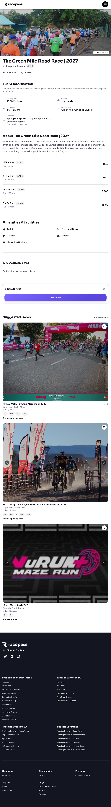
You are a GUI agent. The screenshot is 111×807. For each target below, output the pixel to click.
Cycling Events (8, 708)
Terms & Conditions (47, 787)
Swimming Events (9, 697)
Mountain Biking (9, 701)
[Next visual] (104, 362)
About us (6, 775)
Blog (41, 775)
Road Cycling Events (11, 689)
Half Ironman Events (10, 746)
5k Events (61, 686)
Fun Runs (61, 682)
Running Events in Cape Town (69, 731)
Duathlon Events (9, 716)
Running (5, 682)
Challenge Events (9, 742)
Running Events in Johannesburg (71, 735)
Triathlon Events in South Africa (15, 731)
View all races (99, 317)
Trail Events (7, 705)
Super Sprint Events (10, 735)
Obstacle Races (9, 693)
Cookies (42, 794)
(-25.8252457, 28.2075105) (17, 125)
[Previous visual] (7, 362)
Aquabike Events (9, 712)
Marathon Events (64, 697)
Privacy (42, 790)
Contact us (7, 790)
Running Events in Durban (68, 738)
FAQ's (4, 787)
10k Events (61, 689)
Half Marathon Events (66, 693)
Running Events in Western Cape (71, 750)
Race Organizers (82, 775)
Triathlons (6, 686)
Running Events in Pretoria (68, 742)
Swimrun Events (9, 720)
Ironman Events (9, 750)
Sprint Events (8, 738)
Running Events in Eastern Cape (70, 746)
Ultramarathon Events (66, 701)
